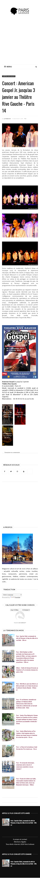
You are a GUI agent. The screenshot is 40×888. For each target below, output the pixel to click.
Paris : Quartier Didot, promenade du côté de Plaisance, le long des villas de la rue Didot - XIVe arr (27, 638)
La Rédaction (7, 118)
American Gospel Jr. (9, 382)
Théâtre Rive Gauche (9, 76)
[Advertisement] (20, 42)
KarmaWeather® (22, 622)
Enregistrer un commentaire (12, 452)
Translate (17, 597)
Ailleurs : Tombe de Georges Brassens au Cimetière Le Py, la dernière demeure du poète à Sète (27, 670)
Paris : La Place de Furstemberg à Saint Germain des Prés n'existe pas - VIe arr (26, 748)
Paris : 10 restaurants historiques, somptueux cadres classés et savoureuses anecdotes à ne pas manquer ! (25, 766)
